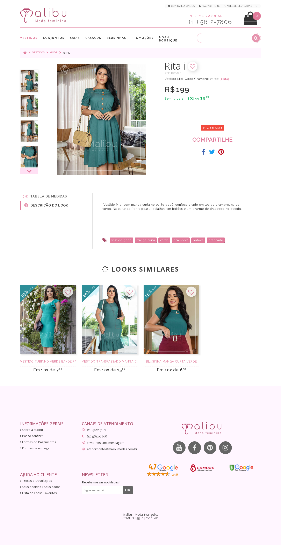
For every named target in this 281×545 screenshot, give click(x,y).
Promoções (142, 37)
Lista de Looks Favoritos (39, 493)
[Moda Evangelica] (44, 15)
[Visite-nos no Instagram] (225, 447)
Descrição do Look (48, 205)
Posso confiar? (32, 436)
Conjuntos (53, 38)
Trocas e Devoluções (36, 481)
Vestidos (28, 38)
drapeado (216, 240)
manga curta (145, 240)
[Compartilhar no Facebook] (203, 152)
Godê (53, 52)
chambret (181, 240)
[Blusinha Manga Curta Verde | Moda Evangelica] (171, 319)
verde (164, 240)
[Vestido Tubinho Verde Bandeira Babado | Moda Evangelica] (48, 319)
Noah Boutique (168, 39)
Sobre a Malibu (32, 430)
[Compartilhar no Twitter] (212, 152)
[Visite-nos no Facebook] (194, 447)
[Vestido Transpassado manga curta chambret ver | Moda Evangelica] (109, 319)
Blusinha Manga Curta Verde (171, 361)
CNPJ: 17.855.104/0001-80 (140, 518)
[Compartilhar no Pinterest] (221, 152)
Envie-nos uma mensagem (105, 442)
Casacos (93, 38)
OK (128, 490)
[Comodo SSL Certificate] (202, 468)
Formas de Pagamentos (38, 442)
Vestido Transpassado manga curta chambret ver (109, 361)
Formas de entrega (35, 448)
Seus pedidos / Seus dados (40, 487)
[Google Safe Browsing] (241, 467)
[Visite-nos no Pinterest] (210, 447)
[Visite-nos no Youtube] (179, 447)
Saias (75, 38)
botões (198, 240)
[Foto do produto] (29, 81)
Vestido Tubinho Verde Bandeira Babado (48, 361)
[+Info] (224, 79)
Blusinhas (116, 38)
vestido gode (121, 240)
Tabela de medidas (47, 196)
